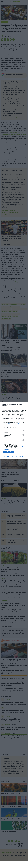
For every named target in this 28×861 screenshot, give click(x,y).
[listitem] (14, 427)
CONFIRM (8, 451)
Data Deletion (6, 456)
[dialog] (14, 430)
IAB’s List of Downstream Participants (15, 423)
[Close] (25, 405)
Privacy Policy (21, 456)
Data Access (14, 456)
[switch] (23, 430)
